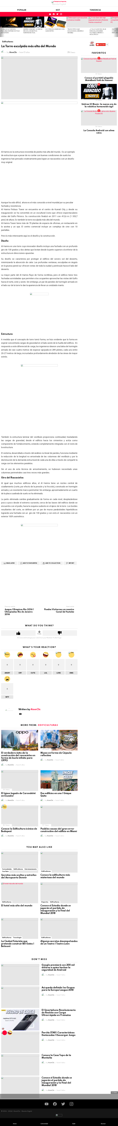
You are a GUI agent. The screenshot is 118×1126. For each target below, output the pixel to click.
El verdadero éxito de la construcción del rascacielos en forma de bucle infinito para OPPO (18, 757)
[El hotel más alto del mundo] (19, 892)
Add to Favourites (30, 563)
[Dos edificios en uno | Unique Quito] (58, 780)
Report (71, 563)
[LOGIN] (115, 14)
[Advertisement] (39, 182)
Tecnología (17, 937)
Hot (58, 10)
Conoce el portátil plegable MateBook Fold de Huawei (10, 31)
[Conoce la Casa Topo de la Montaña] (20, 1065)
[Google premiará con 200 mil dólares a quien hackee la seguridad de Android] (20, 974)
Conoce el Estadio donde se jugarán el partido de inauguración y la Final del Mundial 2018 (55, 909)
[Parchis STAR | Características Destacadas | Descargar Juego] (20, 1042)
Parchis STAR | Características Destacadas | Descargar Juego (58, 1034)
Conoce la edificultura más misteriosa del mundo (55, 876)
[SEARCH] (107, 14)
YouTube (5, 871)
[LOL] (10, 1032)
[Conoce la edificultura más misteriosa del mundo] (58, 862)
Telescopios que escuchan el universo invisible (76, 31)
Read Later (10, 563)
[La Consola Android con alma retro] (55, 22)
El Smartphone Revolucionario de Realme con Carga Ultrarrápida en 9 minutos (59, 1012)
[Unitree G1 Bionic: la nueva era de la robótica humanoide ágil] (33, 22)
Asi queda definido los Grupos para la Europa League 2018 (58, 989)
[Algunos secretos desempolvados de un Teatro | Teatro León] (58, 928)
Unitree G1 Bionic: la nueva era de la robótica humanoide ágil (32, 31)
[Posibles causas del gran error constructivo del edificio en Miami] (58, 816)
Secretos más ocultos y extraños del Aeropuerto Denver (18, 876)
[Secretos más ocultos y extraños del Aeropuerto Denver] (19, 862)
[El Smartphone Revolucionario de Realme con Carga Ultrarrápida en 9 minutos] (20, 1019)
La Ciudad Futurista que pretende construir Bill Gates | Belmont (17, 944)
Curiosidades (7, 869)
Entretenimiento (31, 869)
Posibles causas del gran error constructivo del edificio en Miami (58, 830)
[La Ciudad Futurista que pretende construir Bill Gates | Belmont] (19, 928)
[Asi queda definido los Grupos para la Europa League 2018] (20, 997)
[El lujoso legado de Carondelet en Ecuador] (19, 780)
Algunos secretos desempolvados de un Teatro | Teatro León (58, 942)
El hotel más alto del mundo (16, 906)
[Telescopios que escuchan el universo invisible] (77, 22)
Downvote (60, 633)
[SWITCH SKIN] (111, 14)
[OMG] (4, 806)
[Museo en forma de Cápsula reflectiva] (58, 740)
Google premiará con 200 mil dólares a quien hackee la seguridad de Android (58, 967)
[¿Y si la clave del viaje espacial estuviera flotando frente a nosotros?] (99, 22)
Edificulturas (48, 725)
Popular (21, 10)
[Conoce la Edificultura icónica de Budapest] (19, 816)
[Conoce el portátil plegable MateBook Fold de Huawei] (11, 22)
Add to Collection (52, 563)
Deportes (44, 902)
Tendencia (95, 10)
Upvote (18, 633)
